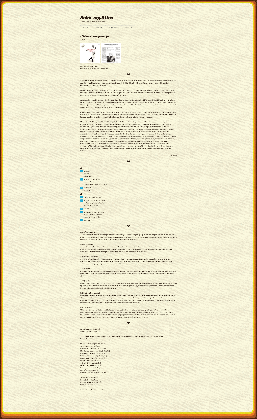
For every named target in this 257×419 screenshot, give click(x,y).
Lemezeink (99, 27)
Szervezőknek (114, 27)
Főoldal (86, 27)
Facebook (128, 27)
